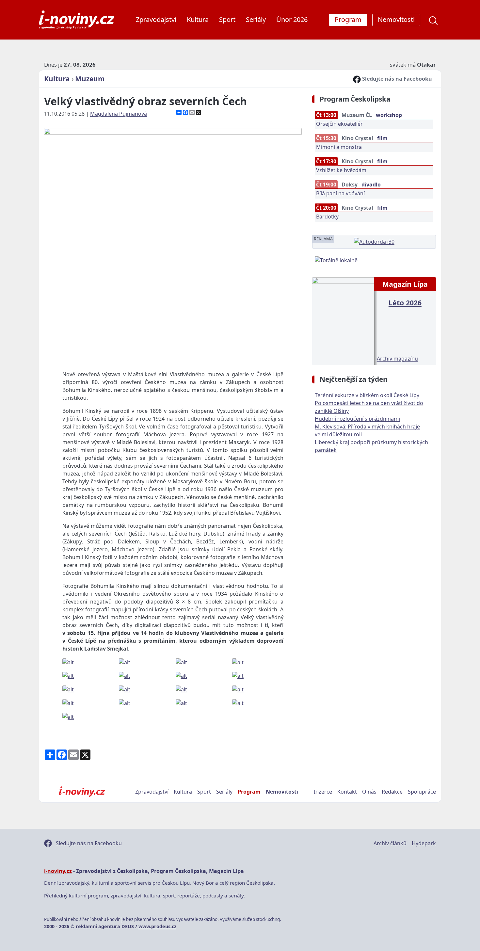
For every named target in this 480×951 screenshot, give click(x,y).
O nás (369, 791)
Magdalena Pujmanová (118, 113)
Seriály (256, 19)
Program (249, 791)
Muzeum (89, 78)
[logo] (76, 20)
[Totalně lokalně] (336, 259)
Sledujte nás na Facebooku (396, 78)
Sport (227, 19)
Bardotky (327, 216)
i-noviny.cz (58, 871)
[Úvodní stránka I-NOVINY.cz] (81, 791)
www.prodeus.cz (157, 926)
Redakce (392, 791)
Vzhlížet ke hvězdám (341, 170)
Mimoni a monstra (339, 147)
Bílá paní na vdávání (340, 193)
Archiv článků (390, 843)
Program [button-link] (348, 19)
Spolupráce (422, 791)
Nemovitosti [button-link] (396, 19)
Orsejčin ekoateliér (339, 123)
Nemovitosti (282, 791)
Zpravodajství (156, 19)
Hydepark (424, 843)
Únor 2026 (292, 19)
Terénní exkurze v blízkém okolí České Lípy (367, 395)
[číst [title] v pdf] (343, 320)
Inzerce (323, 791)
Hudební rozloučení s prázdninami (357, 418)
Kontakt (347, 791)
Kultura (198, 19)
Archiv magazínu (397, 358)
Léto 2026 (405, 302)
